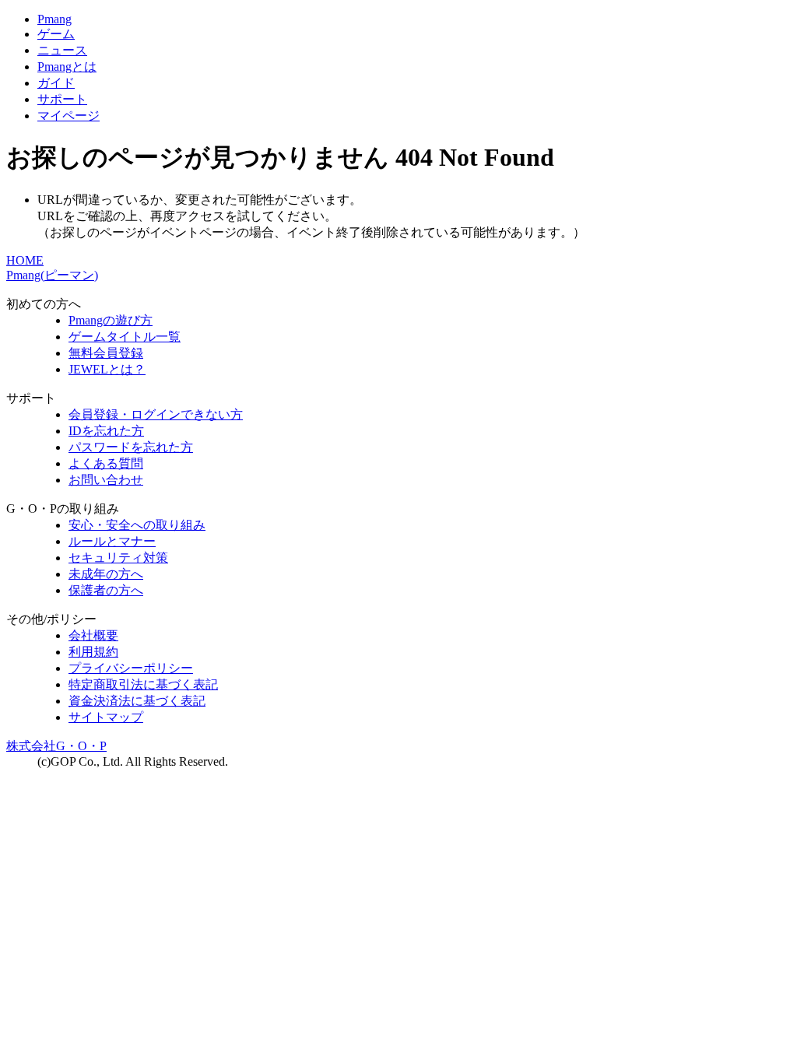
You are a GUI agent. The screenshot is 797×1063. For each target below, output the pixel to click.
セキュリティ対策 (118, 557)
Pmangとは (67, 66)
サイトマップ (105, 717)
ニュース (62, 50)
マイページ (68, 115)
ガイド (56, 82)
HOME (25, 260)
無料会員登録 (105, 353)
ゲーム (56, 33)
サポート (62, 99)
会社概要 (93, 635)
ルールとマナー (112, 541)
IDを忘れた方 (106, 430)
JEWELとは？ (107, 369)
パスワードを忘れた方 (130, 447)
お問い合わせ (105, 479)
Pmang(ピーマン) (52, 275)
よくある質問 (105, 463)
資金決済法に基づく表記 (136, 700)
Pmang (54, 19)
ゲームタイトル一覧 (124, 336)
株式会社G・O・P (56, 746)
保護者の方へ (105, 590)
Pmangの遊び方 (110, 320)
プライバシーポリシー (130, 668)
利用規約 (93, 651)
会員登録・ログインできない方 (155, 414)
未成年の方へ (105, 574)
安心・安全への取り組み (136, 525)
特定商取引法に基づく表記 (143, 684)
